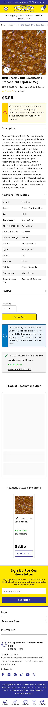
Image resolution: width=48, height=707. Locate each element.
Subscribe (24, 599)
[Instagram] (9, 674)
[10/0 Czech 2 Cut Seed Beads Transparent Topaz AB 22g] (24, 505)
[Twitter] (34, 674)
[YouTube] (28, 674)
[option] (24, 52)
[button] (7, 91)
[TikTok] (21, 674)
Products (13, 25)
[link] (24, 458)
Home (3, 25)
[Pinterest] (15, 674)
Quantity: (7, 303)
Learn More (23, 18)
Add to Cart (19, 317)
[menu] (6, 8)
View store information (19, 369)
